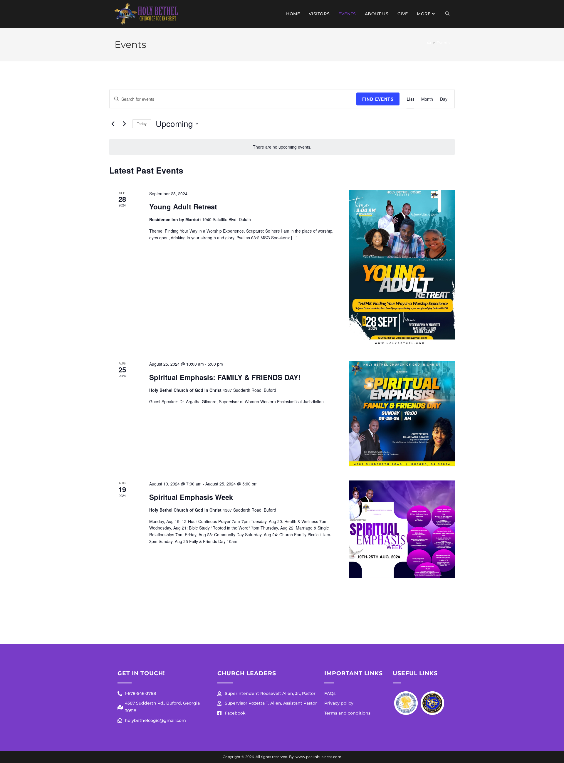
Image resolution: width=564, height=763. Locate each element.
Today (142, 123)
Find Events (378, 99)
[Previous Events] (112, 123)
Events (443, 42)
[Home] (429, 42)
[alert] (282, 147)
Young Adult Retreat (183, 206)
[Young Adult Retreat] (402, 268)
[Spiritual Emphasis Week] (402, 529)
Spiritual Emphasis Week (191, 497)
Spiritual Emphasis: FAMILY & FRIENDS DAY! (225, 377)
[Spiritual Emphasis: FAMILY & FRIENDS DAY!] (402, 413)
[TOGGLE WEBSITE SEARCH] (447, 14)
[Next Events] (124, 123)
